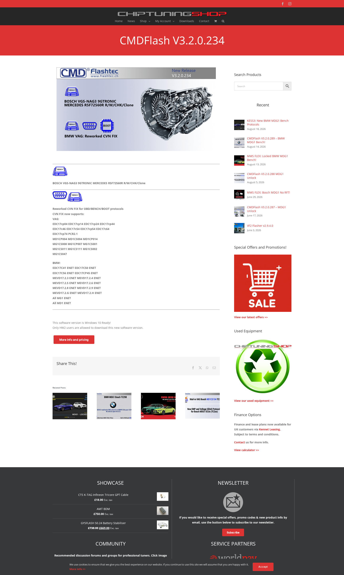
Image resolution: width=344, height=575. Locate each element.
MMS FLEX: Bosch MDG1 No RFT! (268, 192)
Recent (263, 105)
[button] (223, 21)
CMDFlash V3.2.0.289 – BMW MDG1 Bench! (266, 140)
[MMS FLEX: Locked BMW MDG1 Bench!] (239, 158)
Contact (239, 442)
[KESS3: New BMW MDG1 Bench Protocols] (239, 122)
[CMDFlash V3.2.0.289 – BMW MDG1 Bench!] (239, 140)
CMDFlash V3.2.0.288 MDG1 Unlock (265, 176)
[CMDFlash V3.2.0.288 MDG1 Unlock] (239, 175)
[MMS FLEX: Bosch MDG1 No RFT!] (239, 192)
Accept (263, 566)
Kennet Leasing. (270, 429)
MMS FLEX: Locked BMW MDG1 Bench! (267, 158)
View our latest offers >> (251, 317)
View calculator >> (246, 450)
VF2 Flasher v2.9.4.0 (260, 226)
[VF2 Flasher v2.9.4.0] (239, 225)
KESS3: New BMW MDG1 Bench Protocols (268, 122)
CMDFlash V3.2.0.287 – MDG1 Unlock (266, 209)
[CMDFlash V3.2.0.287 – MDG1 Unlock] (239, 209)
